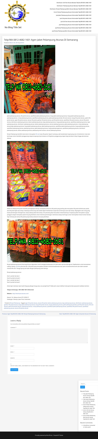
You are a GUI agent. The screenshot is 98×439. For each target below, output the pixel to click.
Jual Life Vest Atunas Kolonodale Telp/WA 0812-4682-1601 (76, 21)
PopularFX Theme (58, 435)
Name (12, 346)
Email (12, 352)
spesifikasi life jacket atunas (74, 306)
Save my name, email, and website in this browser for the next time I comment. (32, 365)
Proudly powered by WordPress (44, 435)
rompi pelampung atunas (40, 306)
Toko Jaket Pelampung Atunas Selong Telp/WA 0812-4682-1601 (88, 395)
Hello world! (88, 427)
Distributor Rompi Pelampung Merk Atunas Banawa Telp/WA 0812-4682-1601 (70, 9)
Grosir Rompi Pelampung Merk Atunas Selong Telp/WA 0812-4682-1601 (89, 417)
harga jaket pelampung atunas (26, 304)
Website (12, 358)
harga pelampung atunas (56, 304)
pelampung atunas (27, 306)
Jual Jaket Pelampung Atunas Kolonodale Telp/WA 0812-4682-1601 (73, 15)
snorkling (18, 266)
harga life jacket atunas (42, 304)
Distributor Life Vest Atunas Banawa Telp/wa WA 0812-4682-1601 (74, 2)
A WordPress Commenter (89, 425)
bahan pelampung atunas (55, 303)
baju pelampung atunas (68, 303)
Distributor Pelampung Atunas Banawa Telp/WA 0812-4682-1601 (74, 6)
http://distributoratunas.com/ (20, 293)
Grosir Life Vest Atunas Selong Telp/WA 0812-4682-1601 (88, 411)
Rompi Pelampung (15, 303)
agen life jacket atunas (31, 303)
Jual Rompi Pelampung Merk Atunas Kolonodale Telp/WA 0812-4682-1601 (71, 31)
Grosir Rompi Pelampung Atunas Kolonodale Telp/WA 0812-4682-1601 (72, 12)
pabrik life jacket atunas (14, 306)
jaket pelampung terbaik (70, 304)
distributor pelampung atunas (84, 303)
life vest (38, 134)
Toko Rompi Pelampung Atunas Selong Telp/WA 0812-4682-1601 (88, 401)
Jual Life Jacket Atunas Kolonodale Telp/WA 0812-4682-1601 (75, 18)
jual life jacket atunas (83, 304)
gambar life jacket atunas (11, 304)
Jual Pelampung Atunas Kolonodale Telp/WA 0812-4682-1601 (75, 24)
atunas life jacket (42, 303)
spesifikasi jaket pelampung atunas (56, 306)
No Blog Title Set (13, 27)
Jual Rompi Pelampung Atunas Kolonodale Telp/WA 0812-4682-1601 (73, 28)
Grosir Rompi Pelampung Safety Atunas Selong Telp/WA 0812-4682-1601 (89, 406)
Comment (13, 327)
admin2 (22, 42)
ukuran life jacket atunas (21, 308)
